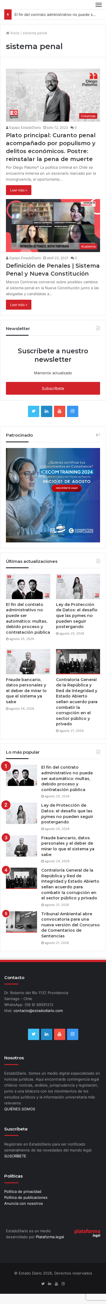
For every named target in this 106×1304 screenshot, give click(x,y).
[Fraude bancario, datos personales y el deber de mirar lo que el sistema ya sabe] (28, 672)
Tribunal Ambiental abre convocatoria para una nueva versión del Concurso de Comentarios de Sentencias (70, 935)
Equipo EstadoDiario (24, 138)
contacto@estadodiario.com (38, 1021)
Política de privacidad (22, 1201)
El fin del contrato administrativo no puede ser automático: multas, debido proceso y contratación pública (28, 628)
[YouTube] (59, 422)
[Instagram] (72, 422)
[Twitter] (33, 422)
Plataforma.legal (50, 1247)
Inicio (14, 43)
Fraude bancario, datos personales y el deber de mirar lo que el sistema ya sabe (26, 701)
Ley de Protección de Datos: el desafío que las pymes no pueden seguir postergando (77, 625)
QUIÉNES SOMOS (19, 1119)
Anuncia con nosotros (23, 1213)
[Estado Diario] (24, 10)
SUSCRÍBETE (15, 1166)
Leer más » (18, 200)
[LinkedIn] (46, 422)
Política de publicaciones (25, 1207)
